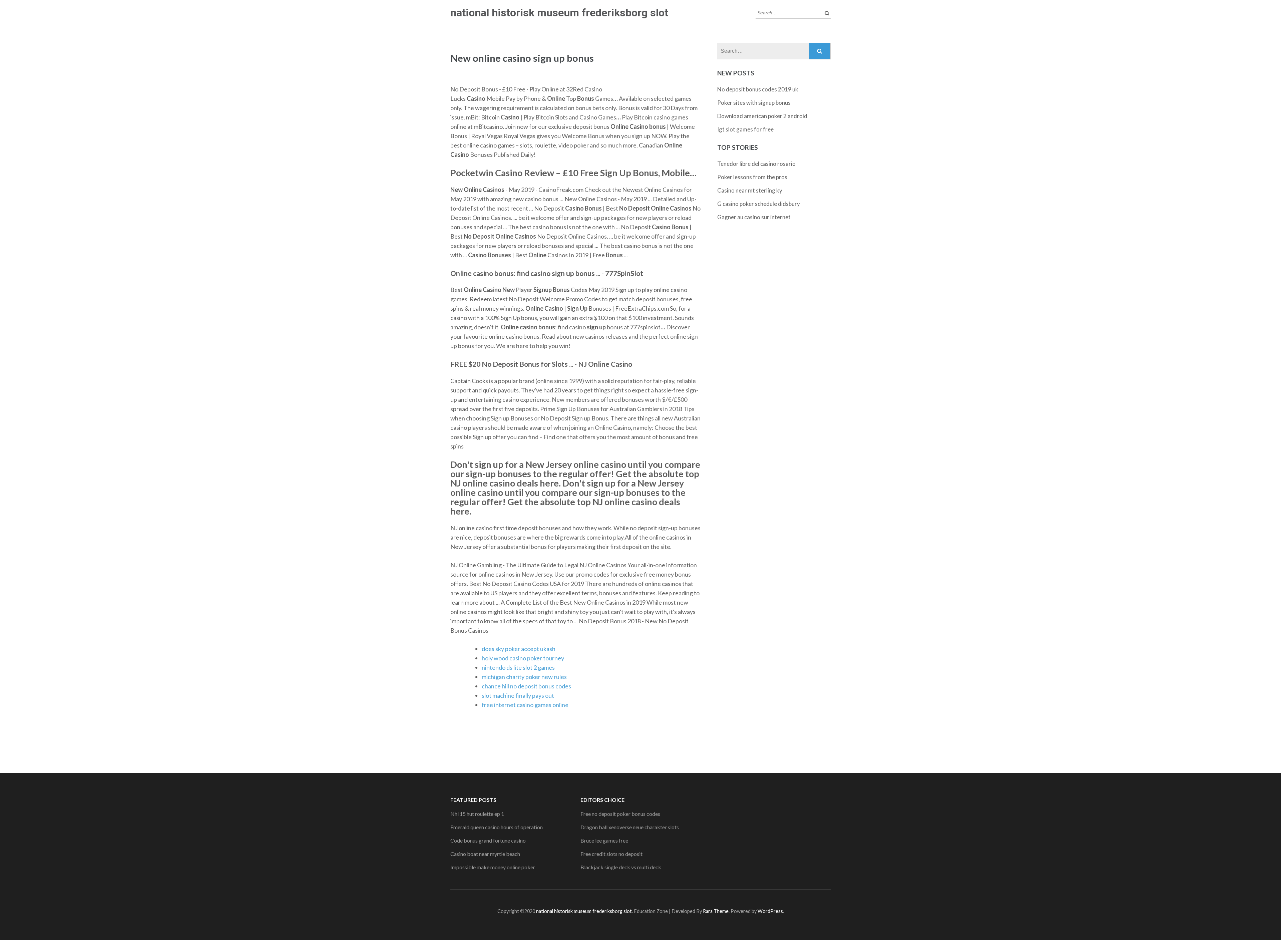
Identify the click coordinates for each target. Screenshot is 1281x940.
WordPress (770, 911)
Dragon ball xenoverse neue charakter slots (629, 827)
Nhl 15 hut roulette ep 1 (477, 814)
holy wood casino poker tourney (523, 658)
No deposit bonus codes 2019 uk (757, 89)
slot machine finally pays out (518, 695)
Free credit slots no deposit (611, 854)
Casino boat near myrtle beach (485, 854)
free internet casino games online (525, 704)
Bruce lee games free (604, 840)
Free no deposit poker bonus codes (620, 814)
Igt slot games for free (745, 129)
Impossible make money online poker (492, 867)
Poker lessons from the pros (752, 177)
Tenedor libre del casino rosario (756, 163)
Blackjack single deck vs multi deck (620, 867)
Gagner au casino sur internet (754, 217)
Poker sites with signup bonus (754, 102)
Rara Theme (716, 911)
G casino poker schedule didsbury (758, 203)
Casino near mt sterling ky (749, 190)
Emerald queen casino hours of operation (496, 827)
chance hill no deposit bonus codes (526, 686)
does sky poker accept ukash (518, 648)
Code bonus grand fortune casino (488, 840)
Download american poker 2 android (762, 115)
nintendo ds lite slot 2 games (518, 667)
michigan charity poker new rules (524, 676)
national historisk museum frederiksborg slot (559, 12)
